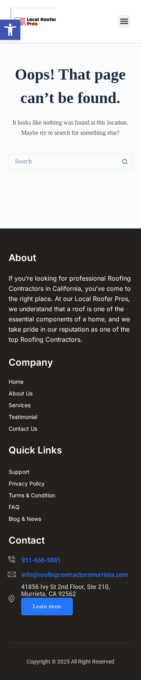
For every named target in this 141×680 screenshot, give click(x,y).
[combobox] (63, 161)
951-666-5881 (41, 560)
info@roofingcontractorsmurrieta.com (75, 574)
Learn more (47, 606)
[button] (10, 30)
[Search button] (124, 161)
